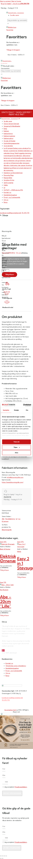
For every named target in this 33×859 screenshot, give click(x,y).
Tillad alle (16, 442)
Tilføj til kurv (9, 274)
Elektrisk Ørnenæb (9, 558)
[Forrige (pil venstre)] (0, 858)
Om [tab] (27, 410)
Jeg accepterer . (15, 787)
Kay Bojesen (4, 590)
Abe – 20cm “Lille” (5, 601)
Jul (16, 519)
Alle (3, 519)
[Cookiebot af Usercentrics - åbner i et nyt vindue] (23, 405)
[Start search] (8, 23)
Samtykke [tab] (6, 410)
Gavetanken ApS (10, 710)
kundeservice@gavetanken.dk (10, 213)
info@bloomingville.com (15, 477)
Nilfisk (19, 551)
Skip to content (5, 1)
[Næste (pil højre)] (2, 858)
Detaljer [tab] (16, 410)
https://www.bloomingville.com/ (12, 482)
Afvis (16, 452)
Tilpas (15, 447)
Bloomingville (7, 530)
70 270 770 (25, 213)
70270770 (7, 497)
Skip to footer (16, 1)
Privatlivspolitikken (21, 787)
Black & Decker (5, 549)
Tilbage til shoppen (13, 50)
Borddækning (10, 519)
